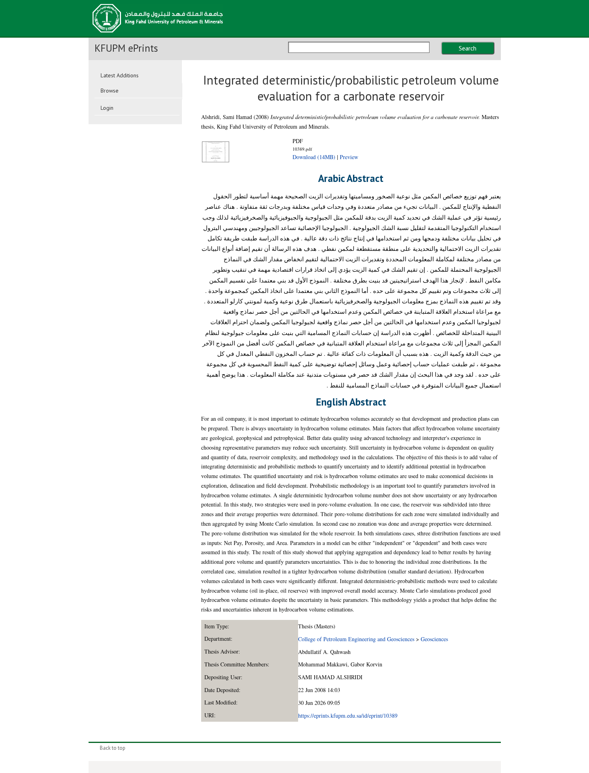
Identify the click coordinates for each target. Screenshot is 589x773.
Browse (110, 90)
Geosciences (434, 639)
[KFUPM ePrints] (158, 35)
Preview (349, 157)
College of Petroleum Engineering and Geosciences (356, 639)
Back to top (112, 748)
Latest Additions (120, 75)
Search (467, 48)
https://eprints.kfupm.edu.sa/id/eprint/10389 (347, 715)
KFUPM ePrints (126, 48)
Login (107, 107)
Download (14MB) (313, 157)
